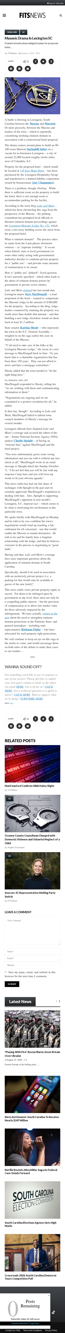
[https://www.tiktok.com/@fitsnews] (54, 1312)
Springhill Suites (37, 149)
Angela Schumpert (16, 847)
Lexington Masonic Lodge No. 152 (29, 225)
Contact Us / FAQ (13, 1330)
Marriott (50, 123)
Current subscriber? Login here (25, 1323)
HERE (20, 686)
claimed (27, 290)
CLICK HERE (22, 694)
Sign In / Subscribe (56, 3)
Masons (34, 123)
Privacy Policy (51, 1330)
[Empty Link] (56, 1001)
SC (23, 32)
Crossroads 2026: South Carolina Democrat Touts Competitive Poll (30, 1277)
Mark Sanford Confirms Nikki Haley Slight (29, 785)
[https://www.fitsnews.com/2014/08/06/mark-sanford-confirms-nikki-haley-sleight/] (32, 764)
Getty (11, 703)
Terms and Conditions (32, 1330)
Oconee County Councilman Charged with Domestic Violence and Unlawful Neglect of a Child (32, 839)
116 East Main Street (32, 170)
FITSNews (12, 53)
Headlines (12, 32)
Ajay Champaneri (43, 182)
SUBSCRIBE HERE (31, 698)
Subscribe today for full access (25, 1319)
